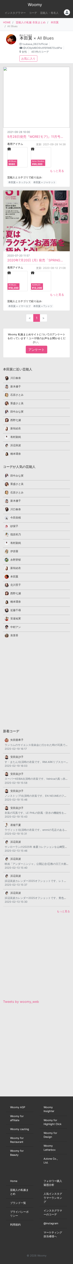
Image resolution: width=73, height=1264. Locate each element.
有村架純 (15, 436)
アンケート (36, 350)
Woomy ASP (17, 1107)
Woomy (35, 4)
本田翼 (55, 22)
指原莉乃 (15, 534)
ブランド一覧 (18, 1202)
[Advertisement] (36, 683)
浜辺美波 (15, 445)
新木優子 (15, 386)
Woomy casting (19, 1129)
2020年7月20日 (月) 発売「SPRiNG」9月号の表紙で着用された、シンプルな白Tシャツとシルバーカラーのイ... (36, 260)
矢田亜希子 (17, 739)
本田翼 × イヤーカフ (19, 306)
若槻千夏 (15, 825)
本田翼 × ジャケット (44, 182)
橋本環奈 (15, 453)
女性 (24, 51)
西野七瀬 (15, 420)
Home (13, 1181)
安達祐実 (15, 618)
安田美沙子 (17, 756)
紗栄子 (14, 526)
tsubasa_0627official (35, 44)
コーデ (33, 12)
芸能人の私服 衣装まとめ (31, 22)
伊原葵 (14, 551)
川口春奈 (15, 378)
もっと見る (57, 170)
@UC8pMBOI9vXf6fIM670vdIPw (42, 47)
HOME (7, 22)
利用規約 (15, 1224)
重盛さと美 (17, 403)
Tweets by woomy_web (21, 1002)
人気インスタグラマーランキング (53, 1197)
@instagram (51, 1223)
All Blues (45, 38)
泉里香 (14, 635)
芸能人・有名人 (49, 12)
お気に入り (28, 58)
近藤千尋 (15, 610)
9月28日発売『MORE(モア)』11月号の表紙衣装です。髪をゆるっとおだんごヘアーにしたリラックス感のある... (36, 137)
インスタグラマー (15, 12)
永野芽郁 (15, 559)
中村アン (15, 627)
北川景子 (15, 584)
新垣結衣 (15, 428)
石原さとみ (17, 394)
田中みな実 (17, 411)
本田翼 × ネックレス (19, 182)
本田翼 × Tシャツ (42, 306)
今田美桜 (15, 517)
